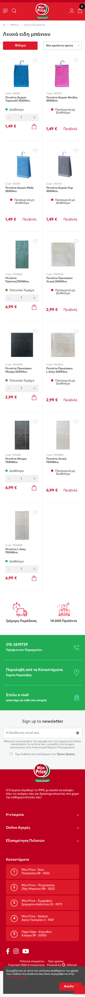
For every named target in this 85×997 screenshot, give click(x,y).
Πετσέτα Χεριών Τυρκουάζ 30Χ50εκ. (18, 99)
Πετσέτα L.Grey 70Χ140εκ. (15, 551)
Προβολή (70, 129)
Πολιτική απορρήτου (32, 961)
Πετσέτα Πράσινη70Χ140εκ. (17, 280)
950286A (58, 455)
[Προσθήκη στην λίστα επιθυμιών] (35, 60)
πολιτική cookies (16, 977)
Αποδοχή (70, 986)
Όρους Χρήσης (66, 754)
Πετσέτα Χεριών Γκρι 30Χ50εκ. (59, 190)
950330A (58, 274)
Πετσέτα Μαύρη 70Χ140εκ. (15, 460)
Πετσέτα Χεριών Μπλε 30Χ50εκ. (19, 190)
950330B (17, 365)
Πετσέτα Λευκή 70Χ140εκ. (56, 460)
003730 (58, 184)
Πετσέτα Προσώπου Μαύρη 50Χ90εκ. (18, 370)
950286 (17, 455)
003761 (16, 184)
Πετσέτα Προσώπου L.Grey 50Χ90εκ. (59, 370)
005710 (58, 93)
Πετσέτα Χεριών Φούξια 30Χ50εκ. (61, 99)
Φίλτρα (20, 45)
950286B (17, 545)
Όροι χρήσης (56, 961)
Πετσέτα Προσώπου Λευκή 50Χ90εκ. (59, 280)
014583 (16, 93)
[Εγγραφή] (77, 733)
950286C (18, 274)
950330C (59, 365)
